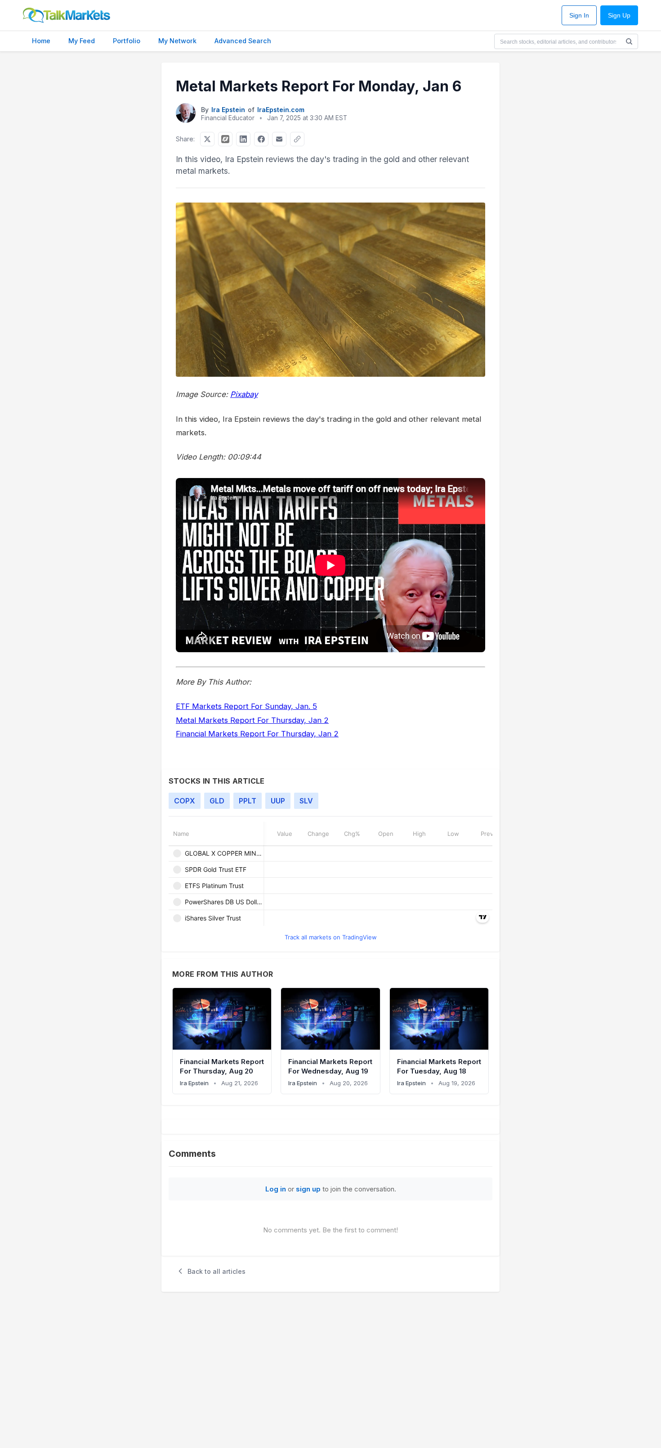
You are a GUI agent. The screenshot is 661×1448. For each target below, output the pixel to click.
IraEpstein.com (280, 109)
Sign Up (619, 15)
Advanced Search (242, 41)
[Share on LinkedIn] (243, 139)
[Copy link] (297, 139)
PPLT (247, 800)
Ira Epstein (228, 109)
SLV (306, 800)
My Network (177, 41)
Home (41, 41)
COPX (184, 800)
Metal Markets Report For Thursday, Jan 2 (252, 720)
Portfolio (126, 41)
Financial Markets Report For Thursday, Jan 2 (257, 733)
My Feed (81, 41)
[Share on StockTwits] (225, 139)
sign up (308, 1189)
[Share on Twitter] (207, 139)
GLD (217, 800)
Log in (275, 1189)
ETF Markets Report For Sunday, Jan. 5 (246, 706)
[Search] (629, 41)
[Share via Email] (279, 139)
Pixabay (244, 394)
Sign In (579, 15)
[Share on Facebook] (261, 139)
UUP (278, 800)
